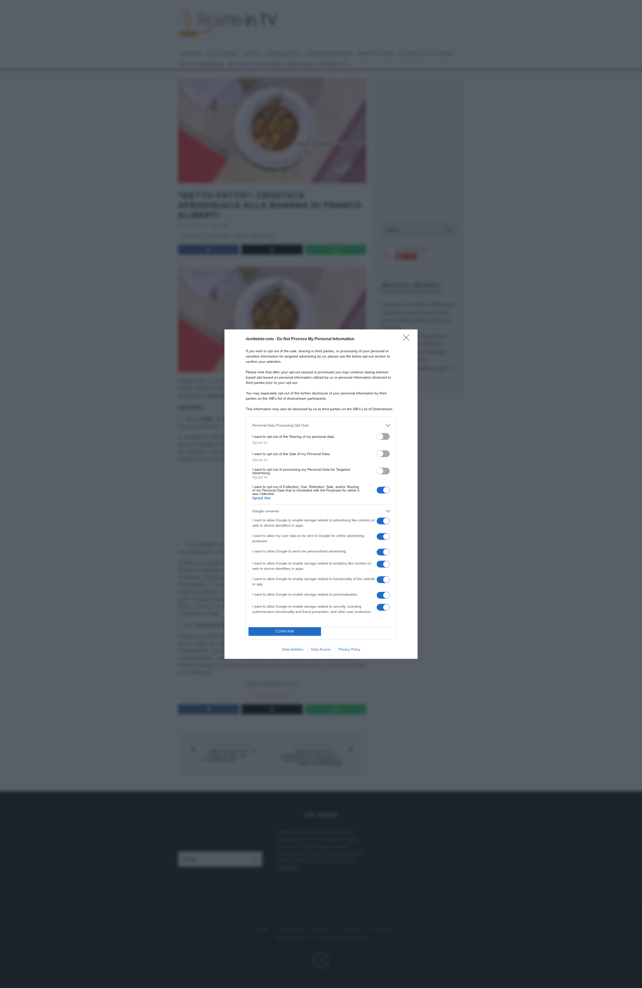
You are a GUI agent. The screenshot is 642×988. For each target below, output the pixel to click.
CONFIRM (285, 631)
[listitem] (321, 425)
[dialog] (321, 494)
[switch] (383, 436)
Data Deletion (292, 649)
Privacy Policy (349, 649)
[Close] (408, 339)
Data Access (321, 649)
